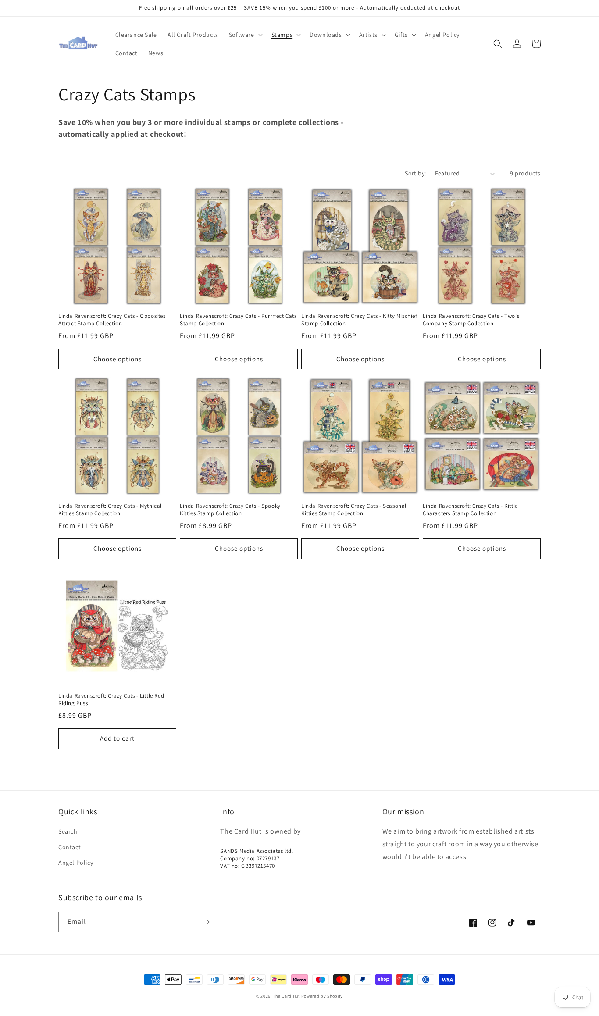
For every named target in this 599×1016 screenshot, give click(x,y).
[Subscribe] (206, 922)
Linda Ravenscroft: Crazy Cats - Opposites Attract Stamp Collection (112, 320)
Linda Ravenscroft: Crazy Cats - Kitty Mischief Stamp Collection (359, 320)
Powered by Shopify (322, 996)
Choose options (117, 359)
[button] (245, 34)
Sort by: (415, 173)
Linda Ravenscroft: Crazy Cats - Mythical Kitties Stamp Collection (110, 510)
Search (68, 831)
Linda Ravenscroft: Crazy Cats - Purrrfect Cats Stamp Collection (238, 320)
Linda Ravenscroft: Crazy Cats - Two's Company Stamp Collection (471, 320)
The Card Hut (286, 996)
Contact (69, 847)
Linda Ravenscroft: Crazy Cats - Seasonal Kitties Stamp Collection (353, 510)
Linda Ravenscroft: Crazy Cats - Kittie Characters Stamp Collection (470, 510)
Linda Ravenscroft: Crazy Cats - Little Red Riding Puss (111, 699)
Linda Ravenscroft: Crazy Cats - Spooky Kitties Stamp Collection (230, 510)
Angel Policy (75, 862)
